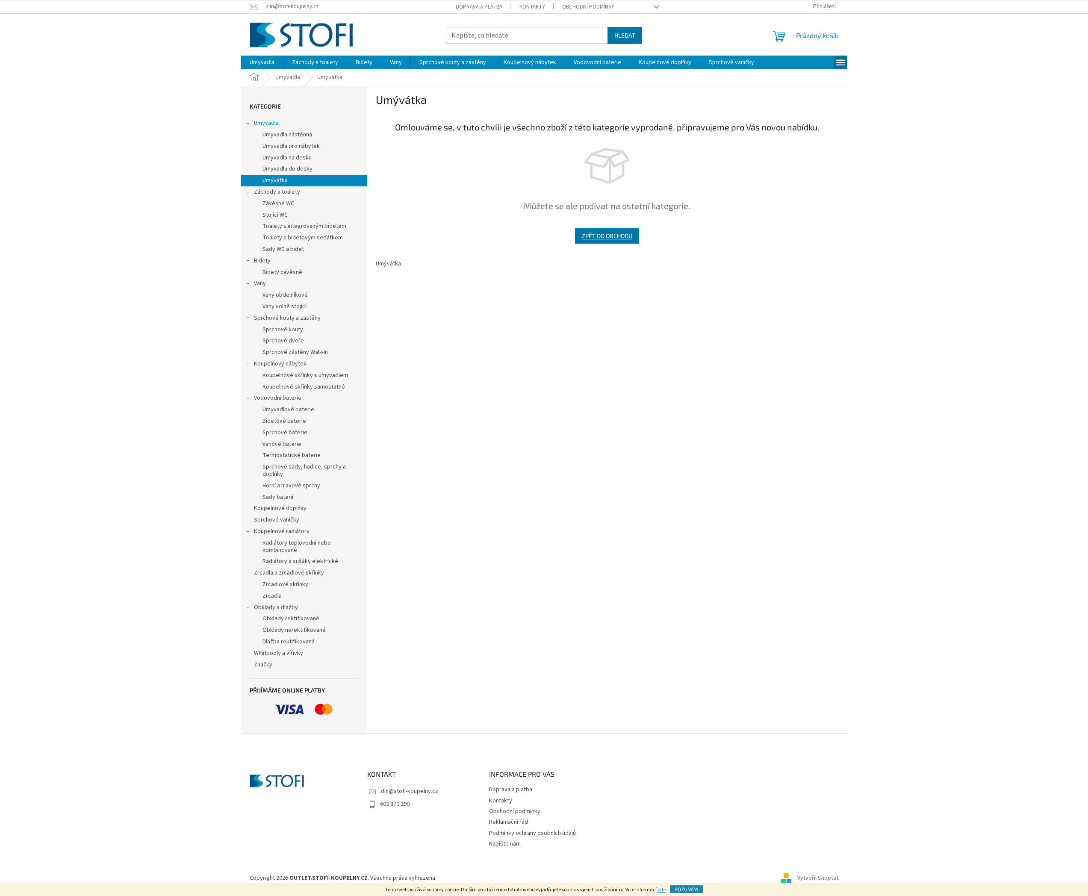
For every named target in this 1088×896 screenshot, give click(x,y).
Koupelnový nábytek (280, 364)
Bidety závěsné (282, 272)
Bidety (262, 260)
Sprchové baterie (284, 432)
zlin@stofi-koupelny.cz (409, 791)
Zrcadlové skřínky (285, 584)
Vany (260, 283)
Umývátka (275, 180)
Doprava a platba (479, 7)
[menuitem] (262, 62)
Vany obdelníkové (285, 295)
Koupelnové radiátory (282, 531)
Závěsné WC (278, 203)
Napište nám (505, 844)
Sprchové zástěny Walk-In (295, 352)
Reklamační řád (508, 822)
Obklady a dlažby (276, 607)
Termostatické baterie (291, 455)
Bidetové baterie (284, 421)
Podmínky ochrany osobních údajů (532, 833)
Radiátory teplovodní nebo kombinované (296, 546)
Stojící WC (275, 215)
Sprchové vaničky (276, 520)
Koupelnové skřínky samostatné (303, 387)
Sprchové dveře (283, 340)
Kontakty (532, 7)
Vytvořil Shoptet (818, 878)
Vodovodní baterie (277, 398)
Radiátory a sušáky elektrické (300, 561)
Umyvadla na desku (287, 157)
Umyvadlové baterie (288, 409)
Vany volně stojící (284, 306)
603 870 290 (395, 804)
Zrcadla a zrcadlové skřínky (289, 573)
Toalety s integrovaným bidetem (304, 226)
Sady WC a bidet (283, 249)
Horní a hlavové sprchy (291, 485)
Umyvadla (266, 123)
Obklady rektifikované (290, 618)
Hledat (624, 35)
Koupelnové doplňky (280, 508)
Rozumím (686, 889)
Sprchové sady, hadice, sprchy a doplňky (304, 470)
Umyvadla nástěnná (287, 134)
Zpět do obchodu (607, 235)
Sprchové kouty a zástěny (287, 318)
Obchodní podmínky (588, 7)
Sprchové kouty (282, 329)
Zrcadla (272, 596)
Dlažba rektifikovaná (288, 641)
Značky (263, 664)
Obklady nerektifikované (294, 630)
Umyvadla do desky (287, 169)
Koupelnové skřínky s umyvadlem (305, 375)
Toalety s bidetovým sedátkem (302, 237)
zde (662, 889)
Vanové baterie (281, 444)
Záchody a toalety (277, 192)
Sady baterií (277, 497)
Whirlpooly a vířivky (278, 653)
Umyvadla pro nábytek (291, 146)
